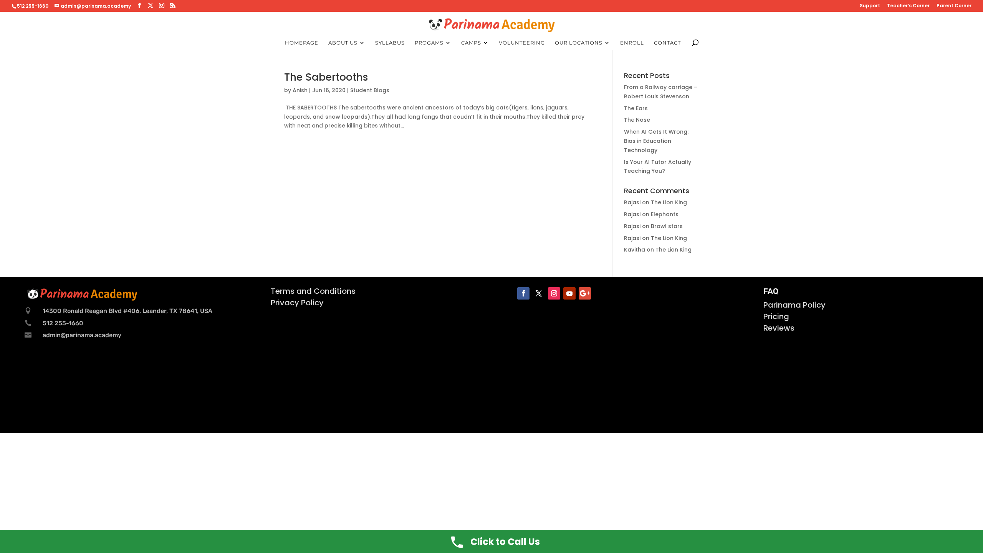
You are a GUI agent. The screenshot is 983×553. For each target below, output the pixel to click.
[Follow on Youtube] (569, 293)
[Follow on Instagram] (554, 293)
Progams (429, 43)
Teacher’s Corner (908, 6)
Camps (471, 43)
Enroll (632, 43)
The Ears (636, 108)
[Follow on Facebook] (523, 293)
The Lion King (669, 202)
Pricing (776, 316)
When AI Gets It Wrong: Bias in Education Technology (656, 141)
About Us (342, 43)
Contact (667, 43)
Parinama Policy (794, 305)
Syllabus (390, 43)
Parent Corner (954, 6)
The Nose (637, 120)
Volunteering (522, 43)
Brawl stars (667, 226)
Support (870, 6)
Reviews (778, 328)
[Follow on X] (539, 293)
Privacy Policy (297, 302)
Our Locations (578, 43)
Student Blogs (369, 90)
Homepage (301, 43)
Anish (300, 90)
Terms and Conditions (313, 291)
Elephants (665, 214)
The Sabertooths (326, 77)
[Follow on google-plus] (585, 293)
